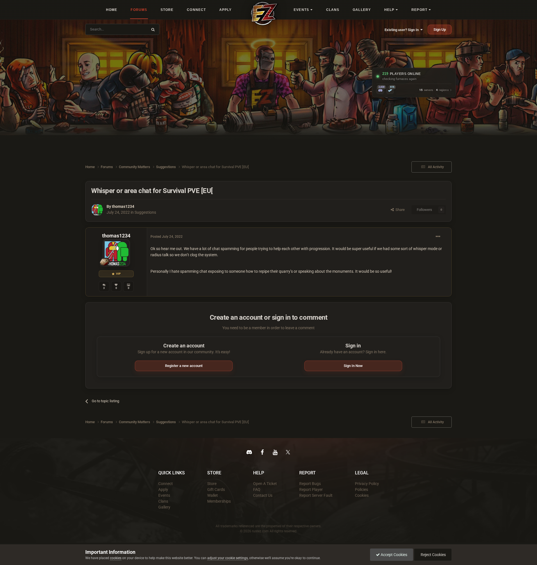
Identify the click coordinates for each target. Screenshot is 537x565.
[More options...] (438, 236)
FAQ (256, 489)
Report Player (311, 489)
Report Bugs (310, 483)
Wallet (212, 495)
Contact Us (262, 495)
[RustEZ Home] (265, 13)
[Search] (153, 29)
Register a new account (183, 366)
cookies (115, 558)
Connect (165, 483)
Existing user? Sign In (402, 30)
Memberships (219, 501)
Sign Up (440, 29)
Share (399, 210)
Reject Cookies (433, 554)
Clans (163, 501)
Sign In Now (353, 366)
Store (211, 483)
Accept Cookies (393, 554)
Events (164, 495)
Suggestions (145, 212)
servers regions (434, 90)
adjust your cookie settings (227, 558)
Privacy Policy (367, 483)
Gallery (164, 507)
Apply (163, 489)
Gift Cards (216, 489)
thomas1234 (123, 206)
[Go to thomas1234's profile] (97, 210)
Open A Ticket (265, 483)
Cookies (362, 495)
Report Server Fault (316, 495)
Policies (361, 489)
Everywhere (135, 29)
